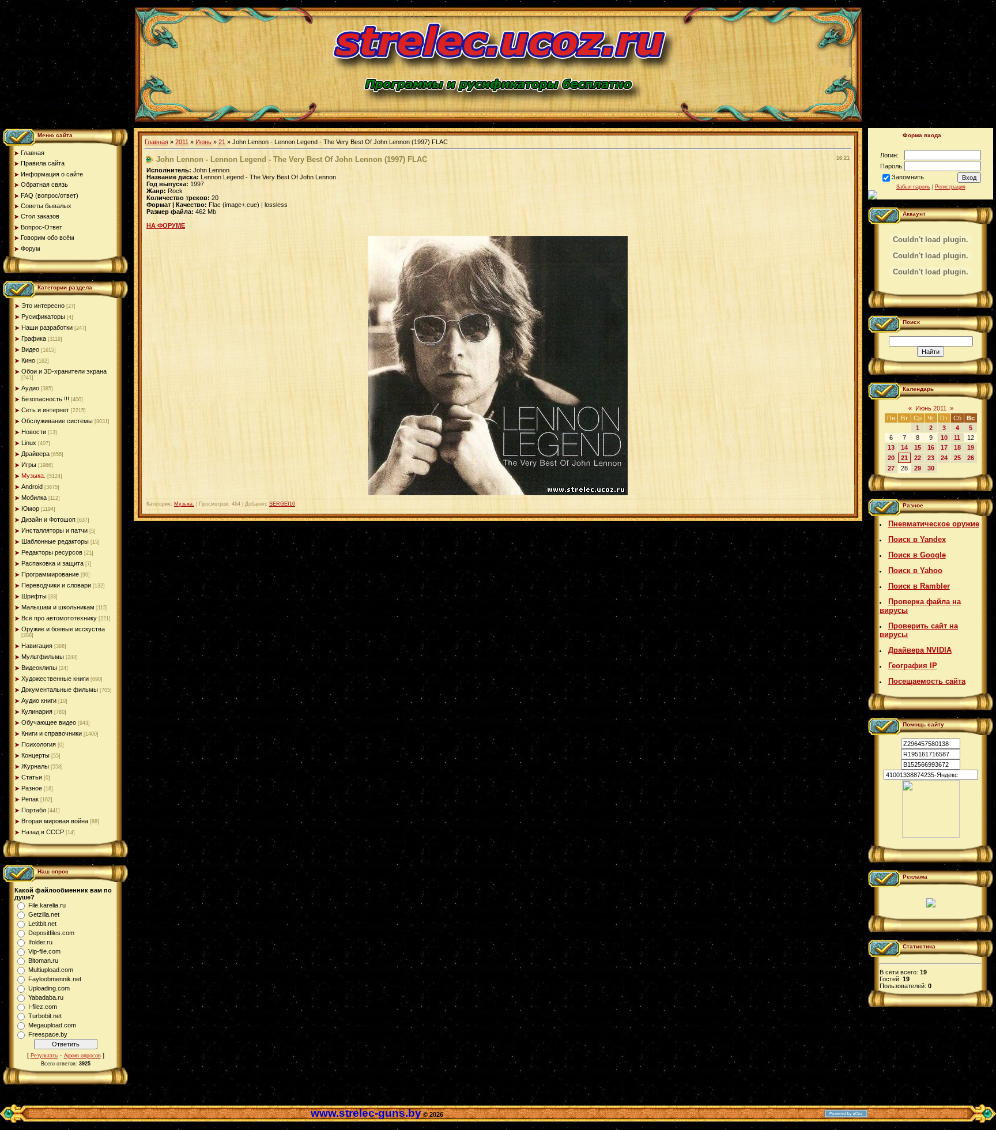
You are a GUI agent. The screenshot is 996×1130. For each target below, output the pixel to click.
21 (221, 141)
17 (944, 447)
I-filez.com (42, 1006)
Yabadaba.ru (45, 997)
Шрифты (34, 596)
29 (917, 468)
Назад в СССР (42, 831)
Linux (28, 442)
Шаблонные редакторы (55, 541)
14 (904, 447)
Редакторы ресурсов (51, 552)
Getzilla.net (43, 914)
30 (930, 468)
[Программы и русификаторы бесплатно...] (931, 835)
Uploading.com (49, 988)
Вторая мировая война (54, 821)
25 (957, 457)
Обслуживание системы (57, 420)
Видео (30, 349)
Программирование (50, 574)
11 (957, 437)
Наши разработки (47, 327)
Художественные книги (55, 678)
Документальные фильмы (59, 689)
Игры (28, 464)
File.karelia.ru (47, 905)
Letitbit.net (42, 923)
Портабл (33, 810)
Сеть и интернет (45, 409)
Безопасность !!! (45, 399)
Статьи (31, 777)
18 (957, 447)
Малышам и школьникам (58, 607)
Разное (31, 788)
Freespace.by (47, 1034)
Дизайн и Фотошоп (48, 519)
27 (891, 468)
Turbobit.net (45, 1015)
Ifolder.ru (40, 942)
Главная (156, 141)
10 (944, 437)
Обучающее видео (48, 722)
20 (891, 457)
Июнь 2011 (930, 408)
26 (970, 457)
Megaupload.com (52, 1025)
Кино (28, 360)
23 (930, 457)
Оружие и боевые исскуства (63, 629)
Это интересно (43, 305)
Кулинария (36, 711)
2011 (181, 141)
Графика (33, 338)
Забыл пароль (913, 187)
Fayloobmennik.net (54, 978)
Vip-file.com (44, 951)
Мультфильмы (42, 656)
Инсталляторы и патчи (54, 530)
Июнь (203, 141)
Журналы (35, 766)
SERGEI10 (282, 504)
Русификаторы (43, 316)
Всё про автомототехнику (59, 618)
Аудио (30, 388)
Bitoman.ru (43, 960)
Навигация (36, 645)
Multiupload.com (50, 969)
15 (917, 447)
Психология (38, 744)
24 (944, 457)
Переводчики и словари (56, 585)
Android (32, 486)
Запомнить (908, 177)
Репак (30, 799)
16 (930, 447)
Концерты (35, 755)
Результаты (44, 1056)
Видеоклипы (39, 667)
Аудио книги (38, 700)
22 (917, 457)
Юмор (30, 508)
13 (891, 447)
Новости (33, 431)
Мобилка (34, 497)
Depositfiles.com (51, 932)
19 (970, 447)
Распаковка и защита (52, 563)
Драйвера (35, 453)
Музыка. (33, 475)
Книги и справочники (51, 733)
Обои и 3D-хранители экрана (64, 371)
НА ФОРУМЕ (165, 225)
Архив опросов (82, 1056)
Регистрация (950, 187)
